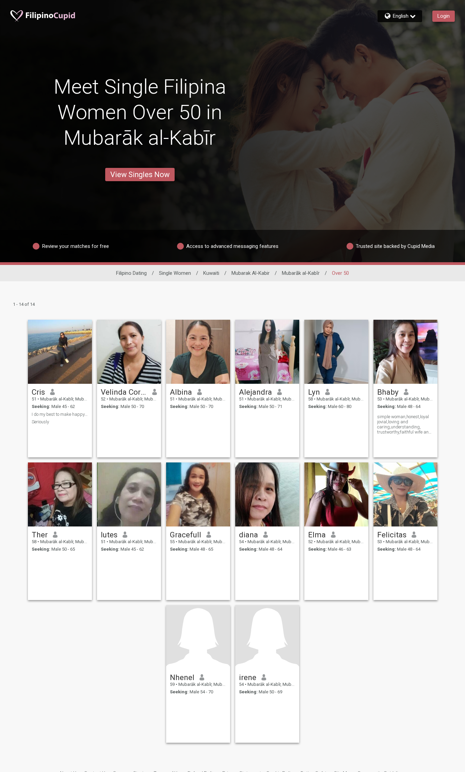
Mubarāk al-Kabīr (301, 273)
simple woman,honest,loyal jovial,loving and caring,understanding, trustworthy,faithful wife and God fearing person (404, 424)
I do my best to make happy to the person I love (60, 414)
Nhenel (182, 677)
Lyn (314, 392)
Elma (317, 534)
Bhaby (388, 392)
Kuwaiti (211, 273)
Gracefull (185, 534)
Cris (38, 392)
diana (248, 534)
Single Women (175, 273)
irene (247, 677)
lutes (109, 534)
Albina (181, 392)
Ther (40, 534)
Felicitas (391, 534)
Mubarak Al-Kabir (250, 273)
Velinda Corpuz (124, 392)
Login (443, 16)
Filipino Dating (131, 273)
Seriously (40, 421)
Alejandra (255, 392)
